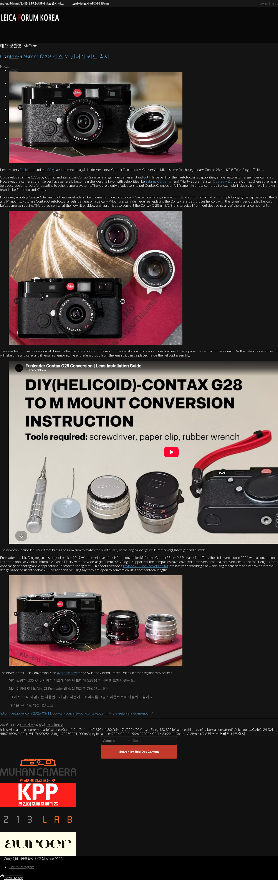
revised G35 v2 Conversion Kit (145, 566)
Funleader (27, 169)
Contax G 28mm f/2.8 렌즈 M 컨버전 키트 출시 (54, 56)
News (4, 67)
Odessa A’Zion (223, 181)
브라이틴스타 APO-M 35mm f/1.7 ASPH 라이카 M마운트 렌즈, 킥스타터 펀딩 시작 (100, 3)
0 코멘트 (27, 725)
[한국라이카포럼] (32, 27)
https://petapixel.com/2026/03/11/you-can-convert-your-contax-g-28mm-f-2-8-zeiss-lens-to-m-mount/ (76, 713)
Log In (263, 3)
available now (67, 673)
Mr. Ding (47, 169)
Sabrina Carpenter (159, 181)
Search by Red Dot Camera (139, 751)
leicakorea (55, 725)
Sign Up (273, 3)
